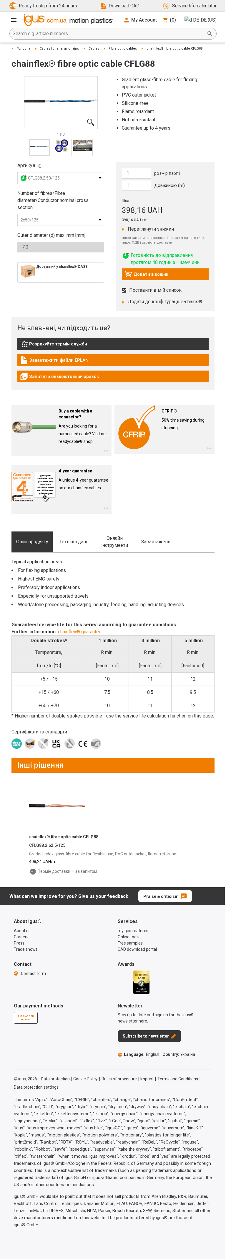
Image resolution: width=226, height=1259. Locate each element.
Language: (141, 1054)
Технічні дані (73, 541)
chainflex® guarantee (80, 632)
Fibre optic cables (123, 48)
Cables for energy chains (59, 48)
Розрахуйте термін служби (53, 345)
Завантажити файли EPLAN (54, 362)
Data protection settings (36, 1087)
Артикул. (26, 165)
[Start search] (209, 33)
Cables (94, 48)
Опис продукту (32, 541)
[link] (113, 346)
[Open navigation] (13, 20)
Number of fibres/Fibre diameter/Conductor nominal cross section (53, 200)
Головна (23, 48)
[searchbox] (108, 33)
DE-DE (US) (205, 20)
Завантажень (155, 541)
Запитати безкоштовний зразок (59, 378)
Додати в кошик (146, 276)
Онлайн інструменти (114, 541)
